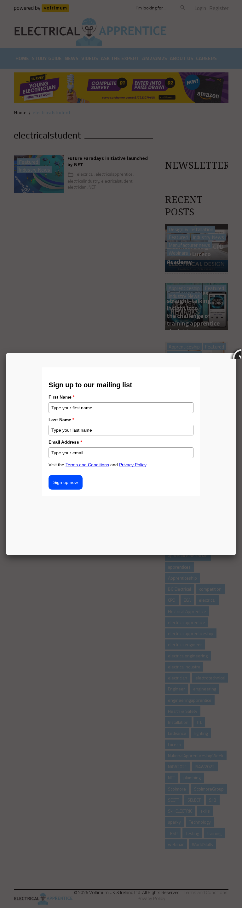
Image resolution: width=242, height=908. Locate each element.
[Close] (235, 353)
